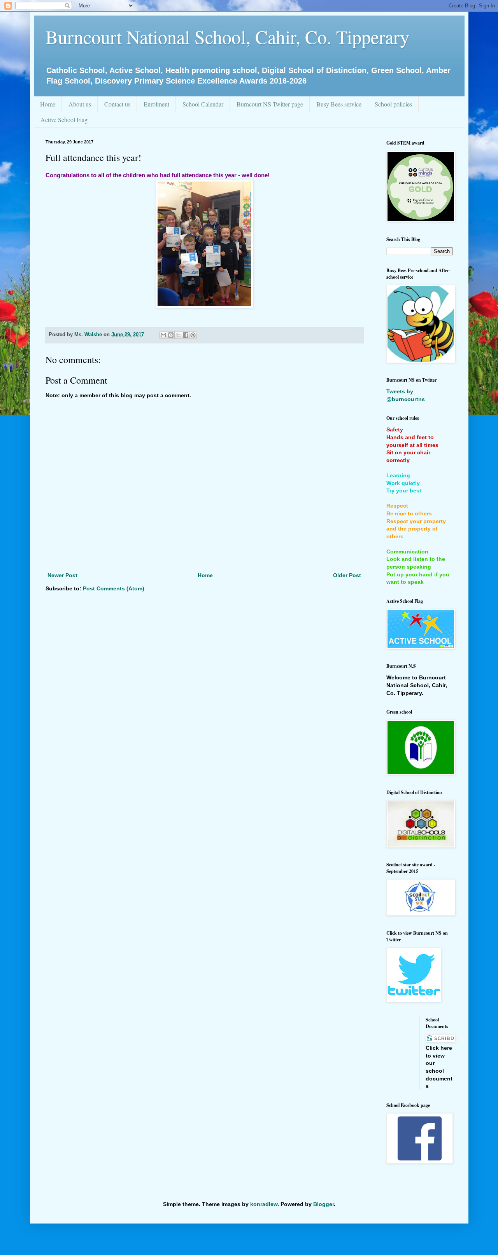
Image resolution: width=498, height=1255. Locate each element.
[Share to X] (178, 335)
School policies (393, 104)
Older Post (347, 575)
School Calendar (202, 104)
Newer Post (62, 575)
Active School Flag (64, 119)
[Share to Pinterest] (193, 335)
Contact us (117, 104)
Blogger (323, 1204)
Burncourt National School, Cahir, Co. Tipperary (227, 36)
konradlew (263, 1204)
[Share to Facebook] (185, 335)
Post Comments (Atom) (113, 588)
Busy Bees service (338, 104)
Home (47, 104)
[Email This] (163, 335)
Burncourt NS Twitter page (270, 104)
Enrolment (156, 104)
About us (79, 104)
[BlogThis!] (171, 335)
